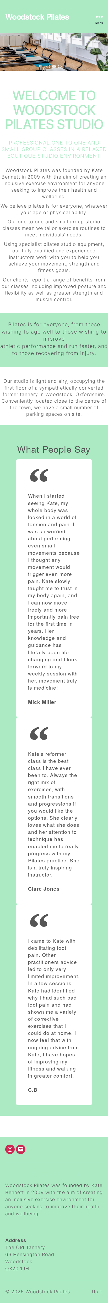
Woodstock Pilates (37, 16)
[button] (48, 66)
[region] (54, 52)
